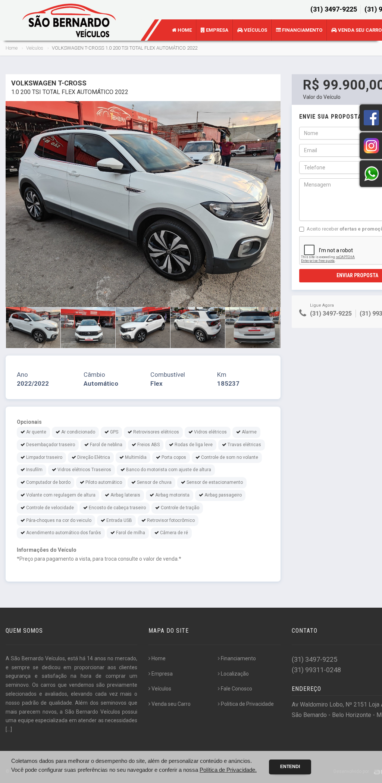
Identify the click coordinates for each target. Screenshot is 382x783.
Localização (235, 674)
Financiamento (301, 30)
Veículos (255, 30)
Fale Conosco (236, 689)
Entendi (290, 766)
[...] (9, 729)
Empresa (216, 30)
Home (184, 30)
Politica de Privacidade (247, 704)
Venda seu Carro (171, 704)
